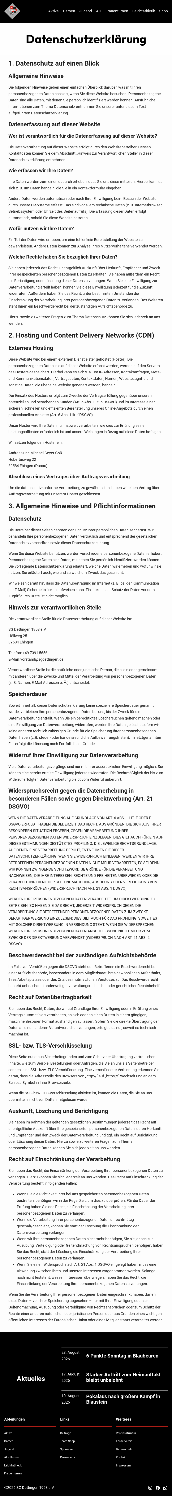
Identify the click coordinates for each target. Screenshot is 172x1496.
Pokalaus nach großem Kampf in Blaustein (123, 1399)
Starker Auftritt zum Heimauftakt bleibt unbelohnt (123, 1377)
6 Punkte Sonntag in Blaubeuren (122, 1356)
